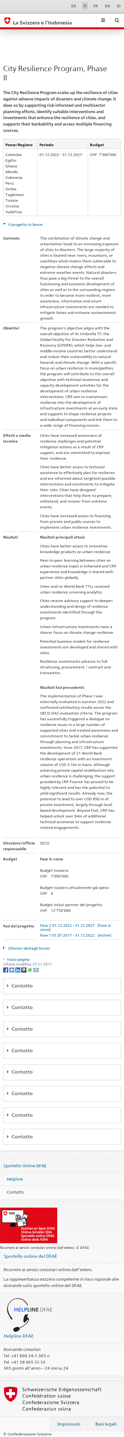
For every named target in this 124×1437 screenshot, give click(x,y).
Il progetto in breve (25, 224)
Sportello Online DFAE (24, 1165)
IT (85, 5)
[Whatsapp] (30, 969)
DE (73, 5)
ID (119, 5)
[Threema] (24, 969)
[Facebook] (6, 969)
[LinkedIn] (18, 969)
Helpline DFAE (19, 1336)
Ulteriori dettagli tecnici (28, 948)
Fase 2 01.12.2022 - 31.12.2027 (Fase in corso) (75, 927)
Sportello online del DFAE (30, 1256)
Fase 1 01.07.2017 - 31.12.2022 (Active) (75, 935)
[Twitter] (12, 969)
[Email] (35, 969)
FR (95, 5)
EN (107, 5)
